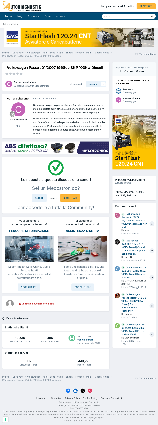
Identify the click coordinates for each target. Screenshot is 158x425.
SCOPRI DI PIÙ (29, 287)
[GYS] (79, 37)
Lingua (40, 398)
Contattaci (61, 16)
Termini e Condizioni (111, 398)
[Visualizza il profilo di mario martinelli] (72, 338)
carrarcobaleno (132, 98)
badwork (128, 89)
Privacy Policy (72, 398)
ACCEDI (39, 198)
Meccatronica (42, 85)
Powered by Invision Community (79, 420)
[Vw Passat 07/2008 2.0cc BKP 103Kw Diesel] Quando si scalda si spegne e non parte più (133, 247)
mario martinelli (85, 339)
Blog (19, 16)
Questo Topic (138, 16)
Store (48, 16)
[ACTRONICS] (55, 148)
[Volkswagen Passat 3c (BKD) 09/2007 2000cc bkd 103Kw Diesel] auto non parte (134, 220)
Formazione (34, 16)
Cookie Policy (90, 398)
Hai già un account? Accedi (117, 6)
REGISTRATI (146, 6)
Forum (8, 16)
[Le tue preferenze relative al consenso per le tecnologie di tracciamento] (5, 420)
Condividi (76, 84)
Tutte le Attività (10, 24)
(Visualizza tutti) (123, 182)
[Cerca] (152, 16)
